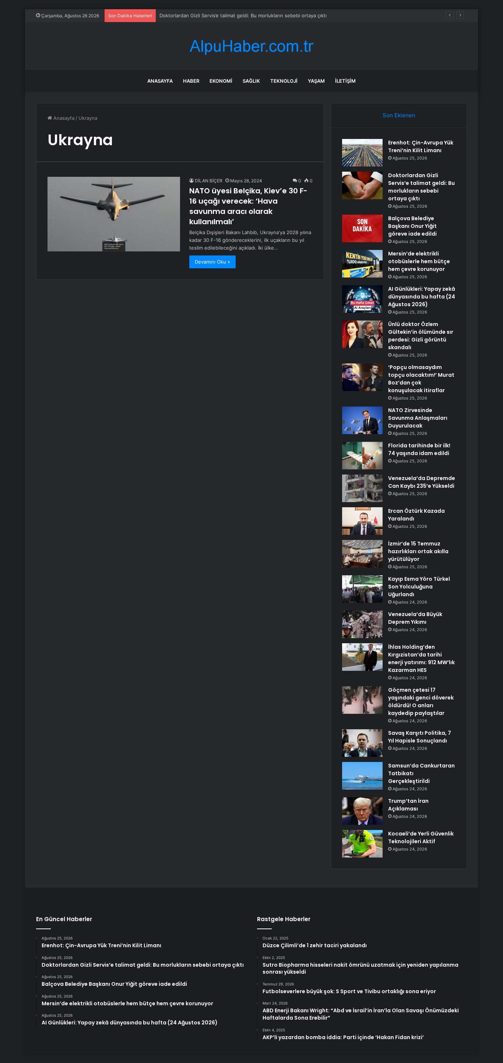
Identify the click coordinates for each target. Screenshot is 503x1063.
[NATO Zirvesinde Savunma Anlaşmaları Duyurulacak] (362, 420)
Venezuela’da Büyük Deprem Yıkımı (415, 618)
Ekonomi (221, 81)
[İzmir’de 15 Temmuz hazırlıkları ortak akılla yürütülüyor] (362, 554)
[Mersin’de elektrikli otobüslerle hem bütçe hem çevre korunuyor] (362, 264)
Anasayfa (160, 81)
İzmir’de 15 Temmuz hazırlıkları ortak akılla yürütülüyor (418, 551)
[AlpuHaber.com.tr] (251, 46)
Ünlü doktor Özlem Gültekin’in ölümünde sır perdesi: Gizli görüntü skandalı (420, 336)
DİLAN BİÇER (208, 180)
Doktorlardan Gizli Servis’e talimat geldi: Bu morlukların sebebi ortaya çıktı (421, 187)
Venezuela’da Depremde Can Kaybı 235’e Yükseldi (421, 482)
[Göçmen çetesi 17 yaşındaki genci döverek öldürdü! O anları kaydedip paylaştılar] (362, 700)
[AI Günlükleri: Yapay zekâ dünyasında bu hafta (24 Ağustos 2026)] (362, 299)
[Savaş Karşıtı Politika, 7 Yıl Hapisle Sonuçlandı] (362, 743)
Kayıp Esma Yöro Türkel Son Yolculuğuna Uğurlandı (419, 586)
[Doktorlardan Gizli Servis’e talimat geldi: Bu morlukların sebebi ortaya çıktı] (362, 185)
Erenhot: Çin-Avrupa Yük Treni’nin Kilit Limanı (420, 146)
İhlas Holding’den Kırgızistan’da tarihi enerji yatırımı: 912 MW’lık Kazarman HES (421, 658)
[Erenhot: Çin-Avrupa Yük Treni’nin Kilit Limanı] (362, 153)
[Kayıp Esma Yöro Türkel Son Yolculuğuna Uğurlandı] (362, 589)
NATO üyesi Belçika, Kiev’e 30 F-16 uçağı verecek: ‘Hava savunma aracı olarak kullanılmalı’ (248, 206)
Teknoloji (284, 81)
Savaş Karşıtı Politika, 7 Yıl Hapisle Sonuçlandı (419, 736)
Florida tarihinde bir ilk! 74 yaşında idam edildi (419, 449)
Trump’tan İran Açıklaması (408, 804)
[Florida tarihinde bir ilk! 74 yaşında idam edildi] (362, 455)
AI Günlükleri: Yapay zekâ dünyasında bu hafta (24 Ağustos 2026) (421, 296)
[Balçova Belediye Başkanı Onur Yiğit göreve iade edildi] (362, 228)
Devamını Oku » (212, 262)
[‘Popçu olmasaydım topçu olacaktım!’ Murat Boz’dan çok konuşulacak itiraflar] (362, 377)
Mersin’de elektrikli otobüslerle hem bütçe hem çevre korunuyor (419, 261)
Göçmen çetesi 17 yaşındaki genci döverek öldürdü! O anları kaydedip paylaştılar (421, 701)
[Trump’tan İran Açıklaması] (362, 811)
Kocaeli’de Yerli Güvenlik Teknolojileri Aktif (421, 837)
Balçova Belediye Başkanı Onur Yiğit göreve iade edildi (412, 226)
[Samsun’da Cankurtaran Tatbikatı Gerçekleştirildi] (362, 776)
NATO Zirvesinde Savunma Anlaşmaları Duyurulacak (417, 418)
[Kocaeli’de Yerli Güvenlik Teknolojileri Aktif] (362, 844)
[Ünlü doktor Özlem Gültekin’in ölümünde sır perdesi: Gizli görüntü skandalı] (362, 334)
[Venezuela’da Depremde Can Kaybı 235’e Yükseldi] (362, 488)
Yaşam (316, 81)
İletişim (345, 81)
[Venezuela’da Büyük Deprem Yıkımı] (362, 624)
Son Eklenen (399, 115)
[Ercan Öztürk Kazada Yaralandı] (362, 521)
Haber (191, 81)
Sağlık (251, 81)
